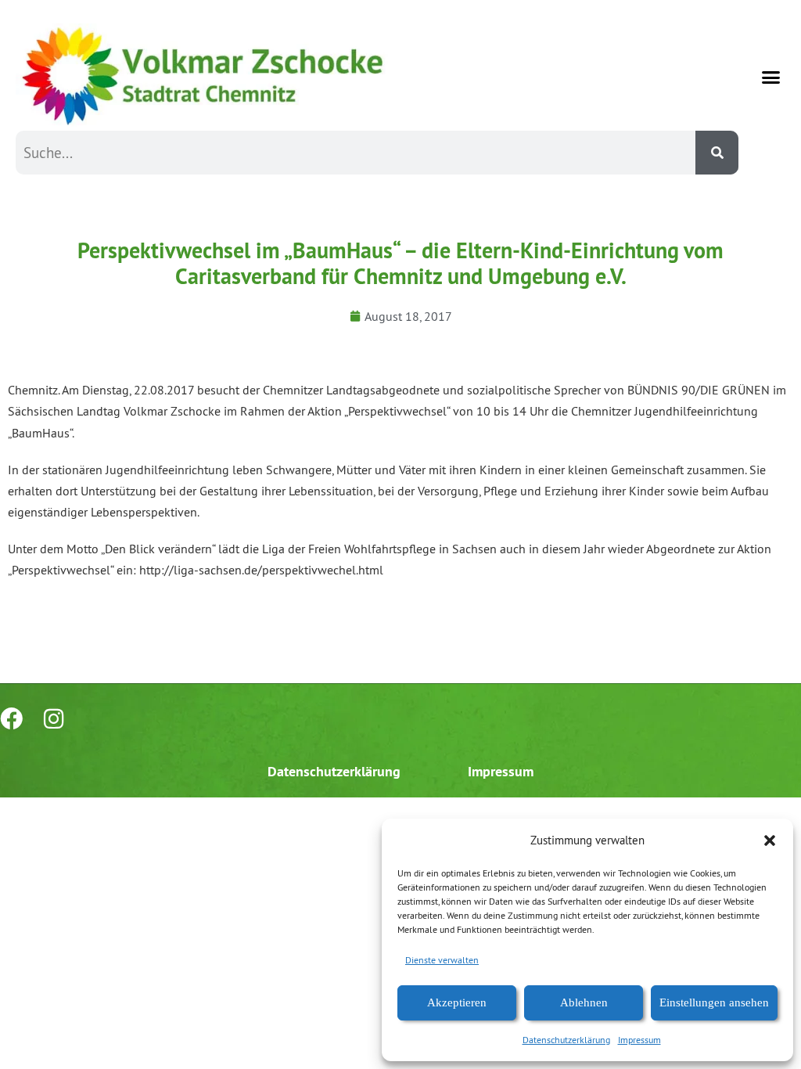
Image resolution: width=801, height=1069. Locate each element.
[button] (770, 840)
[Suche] (716, 153)
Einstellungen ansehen (714, 1002)
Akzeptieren (457, 1002)
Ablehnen (584, 1002)
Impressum (639, 1040)
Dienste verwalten (442, 960)
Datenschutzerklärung (566, 1040)
